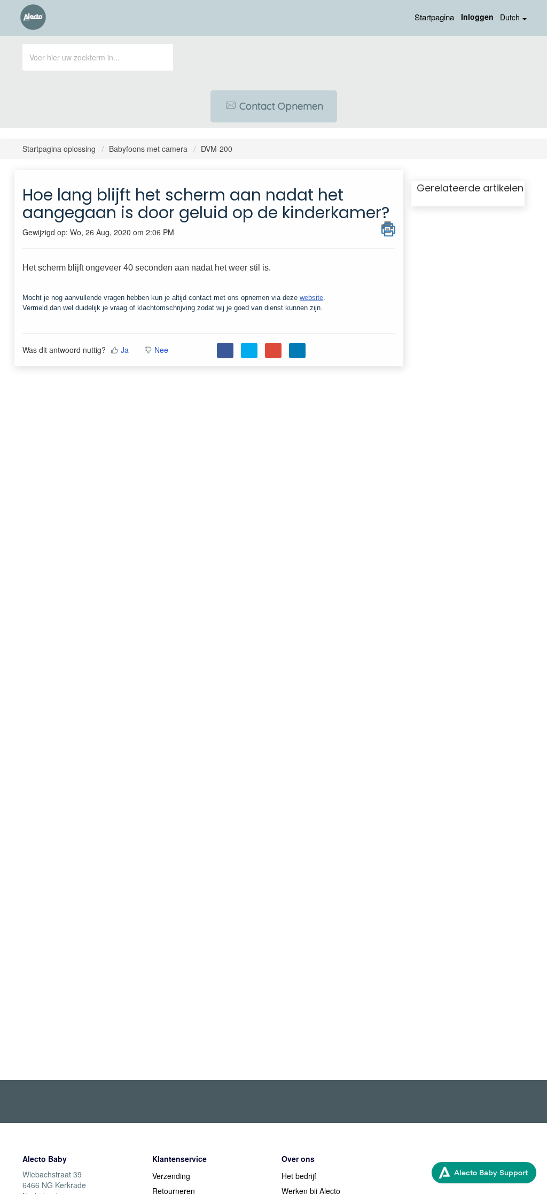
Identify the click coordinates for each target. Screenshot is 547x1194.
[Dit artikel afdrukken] (388, 227)
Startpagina (434, 16)
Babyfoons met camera (148, 148)
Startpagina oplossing (60, 148)
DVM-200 (216, 148)
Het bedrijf (299, 1175)
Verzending (171, 1175)
